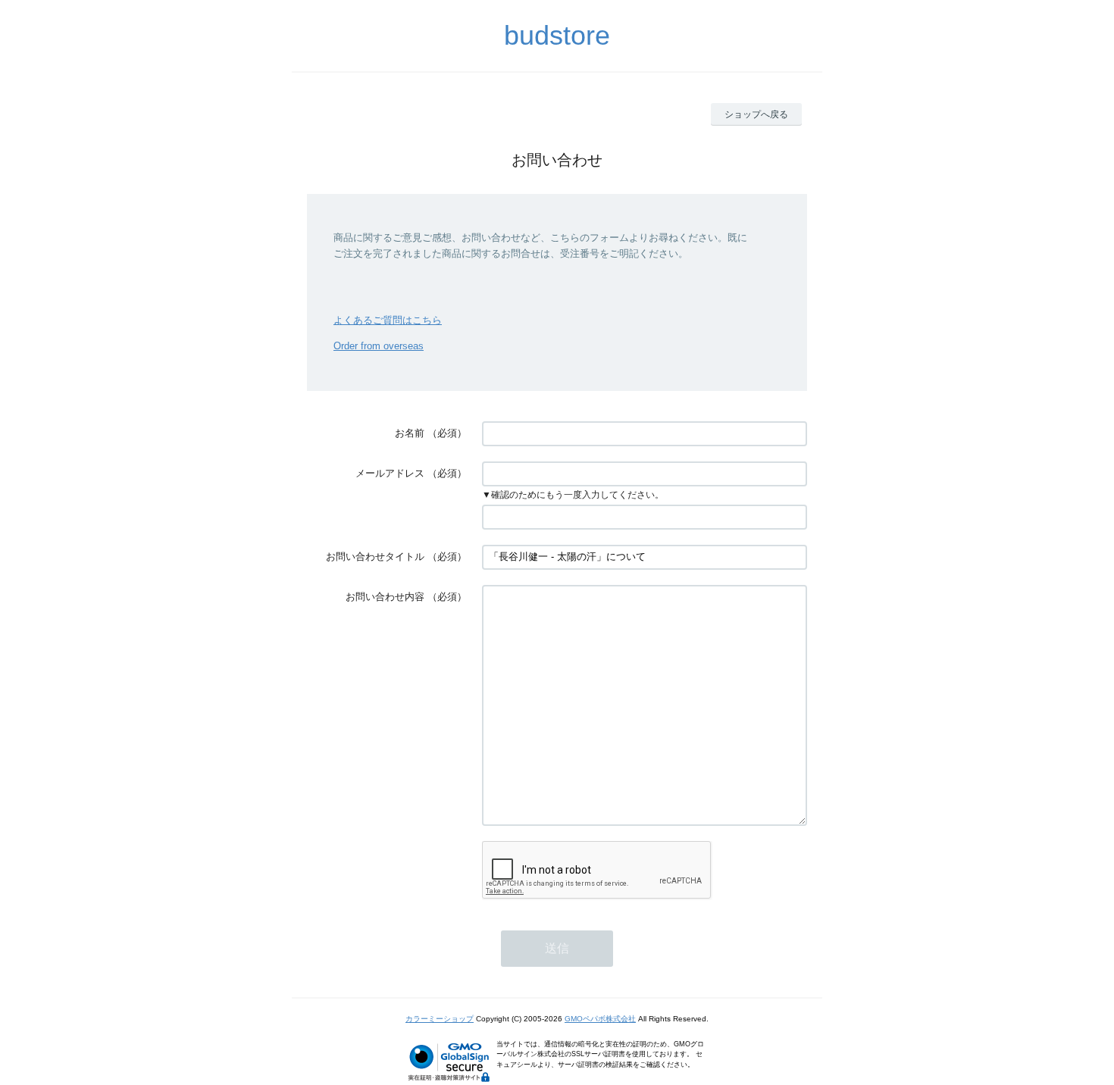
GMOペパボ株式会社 (600, 1019)
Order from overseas (378, 346)
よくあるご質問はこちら (387, 320)
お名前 (409, 433)
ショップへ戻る (756, 114)
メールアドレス (389, 473)
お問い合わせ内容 (385, 596)
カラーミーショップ (439, 1019)
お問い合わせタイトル (375, 556)
